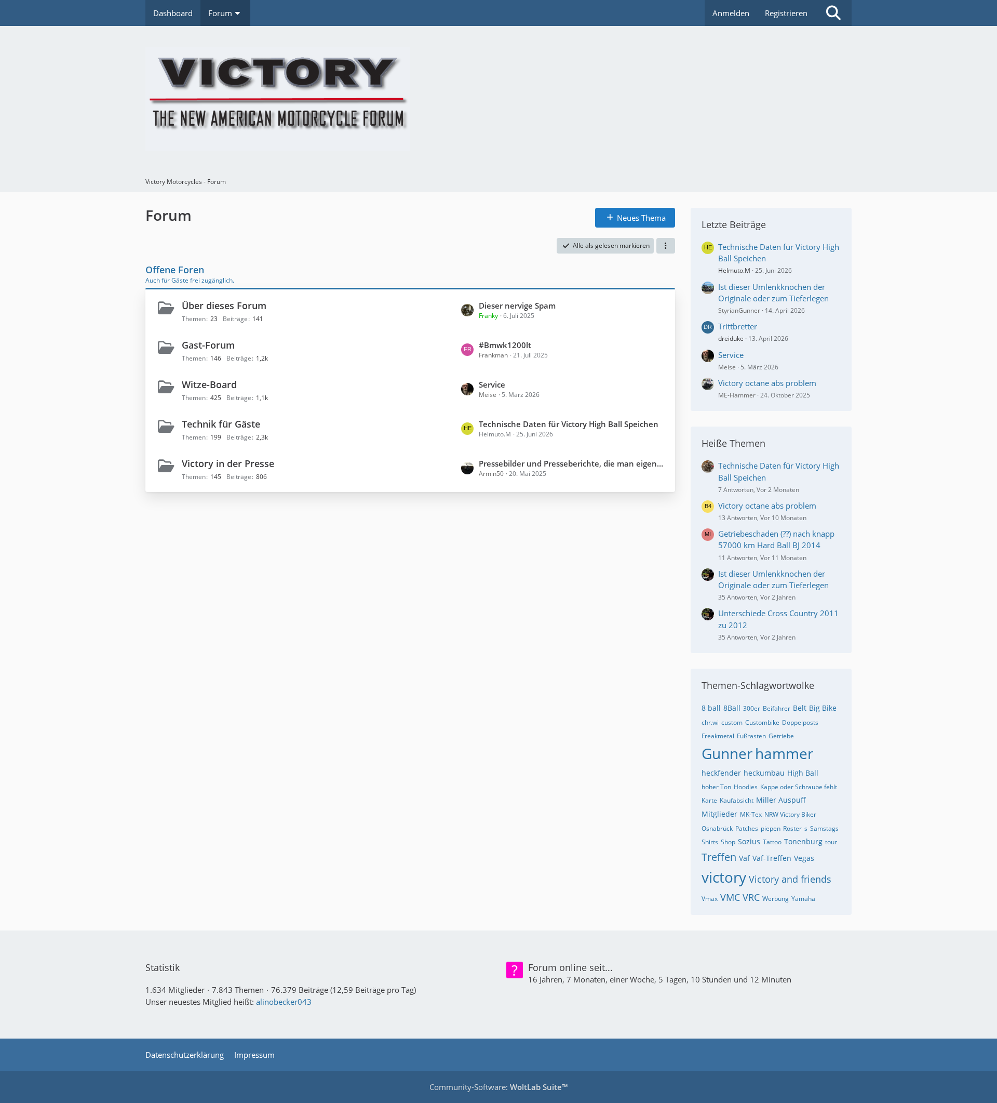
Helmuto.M (734, 270)
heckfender (721, 773)
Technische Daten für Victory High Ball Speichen (568, 424)
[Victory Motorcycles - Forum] (498, 99)
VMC (730, 897)
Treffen (719, 857)
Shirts (710, 842)
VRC (751, 897)
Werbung (775, 898)
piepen (770, 828)
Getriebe (781, 736)
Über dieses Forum (224, 305)
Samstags (824, 828)
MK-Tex (751, 814)
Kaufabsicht (736, 800)
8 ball (711, 708)
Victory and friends (790, 879)
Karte (709, 800)
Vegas (804, 858)
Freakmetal (718, 736)
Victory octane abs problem (767, 383)
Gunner (727, 753)
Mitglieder (719, 814)
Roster (792, 828)
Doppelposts (800, 722)
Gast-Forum (208, 345)
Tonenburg (803, 841)
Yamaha (803, 898)
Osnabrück (717, 828)
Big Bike (823, 708)
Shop (728, 842)
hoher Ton (716, 786)
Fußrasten (751, 736)
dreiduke (731, 338)
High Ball (802, 773)
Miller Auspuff (781, 800)
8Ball (731, 708)
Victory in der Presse (228, 463)
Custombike (762, 722)
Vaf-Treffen (771, 858)
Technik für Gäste (221, 424)
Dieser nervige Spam (517, 305)
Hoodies (746, 786)
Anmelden (730, 13)
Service (492, 384)
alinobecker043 (284, 1001)
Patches (746, 828)
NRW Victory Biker (790, 814)
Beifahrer (776, 708)
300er (751, 708)
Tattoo (772, 842)
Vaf (744, 858)
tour (831, 842)
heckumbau (764, 773)
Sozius (749, 841)
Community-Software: (498, 1087)
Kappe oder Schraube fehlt (798, 786)
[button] (665, 246)
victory (724, 877)
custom (732, 722)
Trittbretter (737, 326)
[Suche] (833, 13)
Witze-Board (209, 384)
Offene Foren (174, 269)
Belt (799, 708)
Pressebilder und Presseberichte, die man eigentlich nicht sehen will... (572, 463)
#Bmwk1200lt (505, 345)
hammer (784, 753)
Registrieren (786, 13)
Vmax (710, 898)
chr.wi (710, 722)
